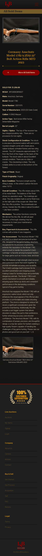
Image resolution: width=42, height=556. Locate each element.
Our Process (10, 485)
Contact (8, 465)
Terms (7, 522)
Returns (8, 507)
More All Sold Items (26, 72)
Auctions (8, 417)
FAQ (6, 501)
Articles (8, 459)
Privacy (8, 527)
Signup (7, 428)
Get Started (9, 479)
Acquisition (9, 490)
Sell (6, 496)
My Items (8, 423)
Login (7, 434)
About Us (8, 448)
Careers (8, 454)
